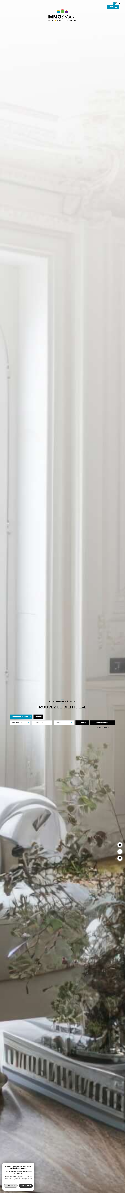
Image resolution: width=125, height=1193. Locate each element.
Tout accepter (26, 1186)
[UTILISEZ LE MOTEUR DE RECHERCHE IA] (62, 732)
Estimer (38, 717)
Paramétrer (11, 1186)
